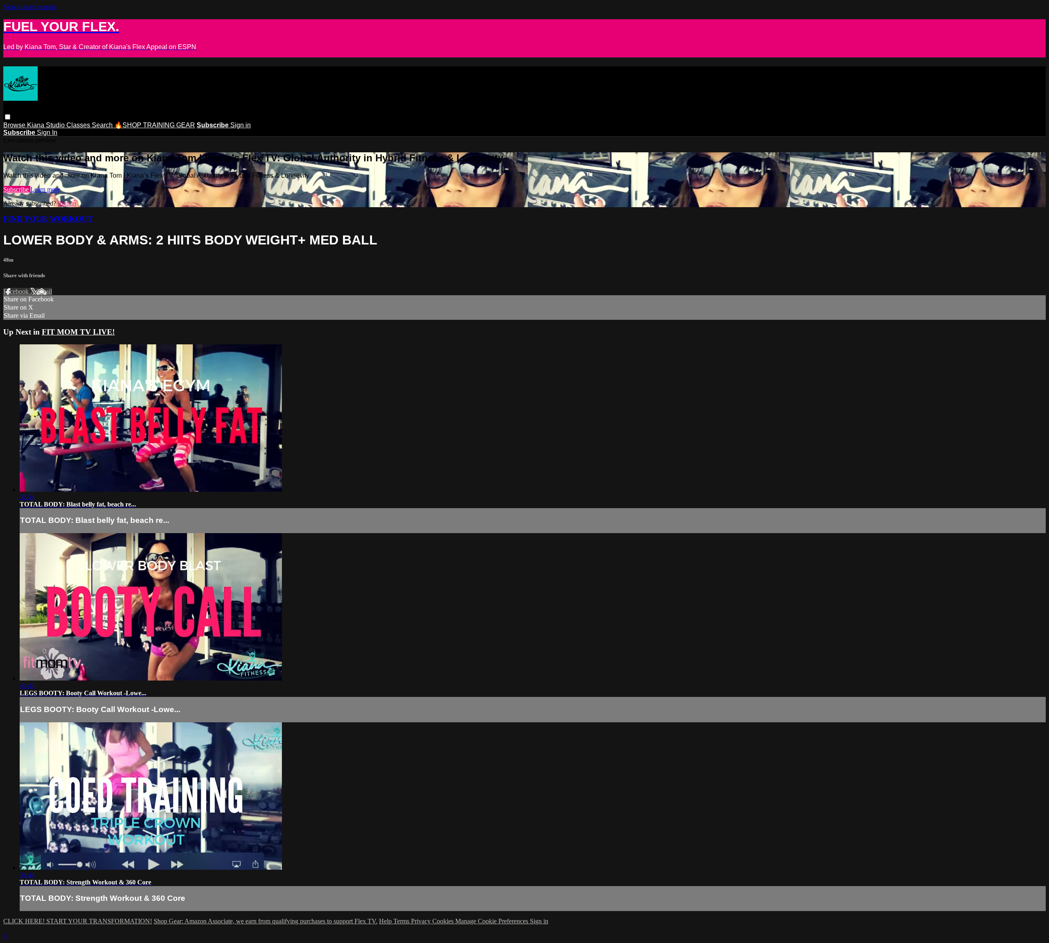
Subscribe (16, 189)
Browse (15, 125)
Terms (402, 921)
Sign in (240, 125)
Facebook (16, 291)
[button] (7, 117)
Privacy (421, 921)
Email (44, 291)
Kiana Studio (46, 125)
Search (103, 125)
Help (386, 921)
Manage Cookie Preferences (492, 921)
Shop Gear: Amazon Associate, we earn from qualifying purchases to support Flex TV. (265, 921)
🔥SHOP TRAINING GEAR (154, 125)
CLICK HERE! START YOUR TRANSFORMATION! (77, 921)
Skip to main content (30, 6)
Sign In (47, 132)
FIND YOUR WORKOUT (48, 219)
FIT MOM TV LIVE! (78, 332)
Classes (79, 125)
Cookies (443, 921)
